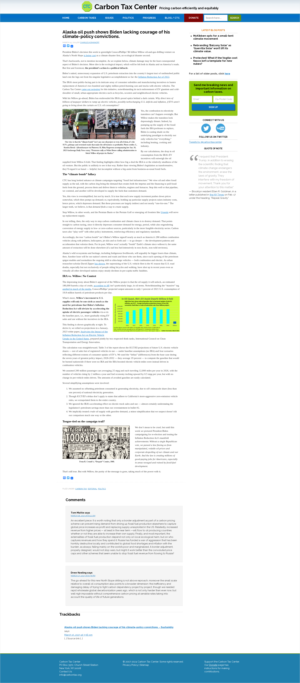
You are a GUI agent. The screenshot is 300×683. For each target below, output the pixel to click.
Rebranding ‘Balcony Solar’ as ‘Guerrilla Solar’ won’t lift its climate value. (212, 48)
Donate (213, 665)
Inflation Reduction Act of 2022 (153, 77)
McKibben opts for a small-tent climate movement (213, 37)
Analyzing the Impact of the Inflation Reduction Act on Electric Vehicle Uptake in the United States (85, 335)
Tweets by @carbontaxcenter (205, 142)
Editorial (92, 489)
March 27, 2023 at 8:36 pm (83, 576)
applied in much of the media (76, 289)
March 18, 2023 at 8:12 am (83, 516)
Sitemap (144, 665)
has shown (100, 263)
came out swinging (91, 89)
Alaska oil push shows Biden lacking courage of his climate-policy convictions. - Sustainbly (118, 627)
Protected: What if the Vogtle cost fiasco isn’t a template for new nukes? (215, 60)
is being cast (90, 55)
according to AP (101, 285)
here (227, 73)
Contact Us (65, 671)
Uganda (164, 212)
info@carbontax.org (70, 674)
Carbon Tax (81, 489)
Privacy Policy (130, 665)
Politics (102, 489)
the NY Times (217, 194)
